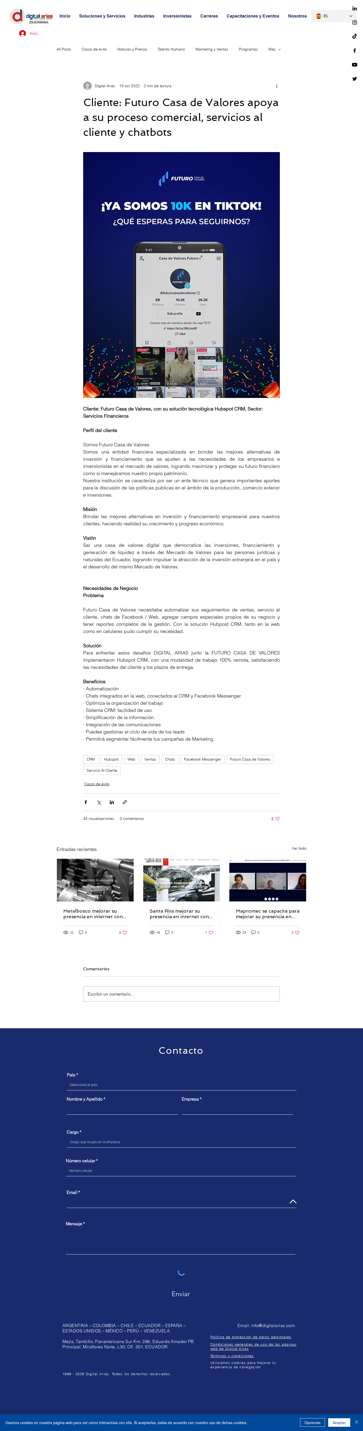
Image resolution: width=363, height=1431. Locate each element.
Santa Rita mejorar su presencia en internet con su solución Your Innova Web (179, 913)
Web (131, 759)
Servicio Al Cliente (102, 770)
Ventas (150, 759)
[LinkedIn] (355, 8)
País (71, 1075)
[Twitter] (355, 79)
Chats (170, 759)
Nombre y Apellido (85, 1099)
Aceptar (339, 1422)
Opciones (312, 1422)
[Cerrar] (356, 1422)
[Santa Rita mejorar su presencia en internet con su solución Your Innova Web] (181, 879)
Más (272, 49)
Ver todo (299, 848)
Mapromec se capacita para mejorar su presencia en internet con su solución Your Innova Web (267, 913)
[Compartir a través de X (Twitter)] (98, 802)
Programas (248, 49)
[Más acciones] (276, 86)
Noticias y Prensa (132, 49)
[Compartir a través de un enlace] (124, 802)
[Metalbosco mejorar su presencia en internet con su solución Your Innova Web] (95, 879)
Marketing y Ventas (212, 49)
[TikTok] (355, 36)
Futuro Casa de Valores (250, 759)
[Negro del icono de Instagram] (355, 22)
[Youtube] (355, 65)
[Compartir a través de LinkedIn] (111, 802)
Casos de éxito (94, 49)
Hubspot (111, 759)
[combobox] (182, 1084)
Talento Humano (171, 49)
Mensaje (74, 1224)
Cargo (73, 1132)
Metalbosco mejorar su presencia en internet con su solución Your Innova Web (93, 913)
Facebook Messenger (202, 759)
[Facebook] (355, 51)
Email (72, 1192)
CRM (91, 759)
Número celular (80, 1161)
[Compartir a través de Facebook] (85, 802)
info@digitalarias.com (273, 1325)
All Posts (64, 49)
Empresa (190, 1099)
